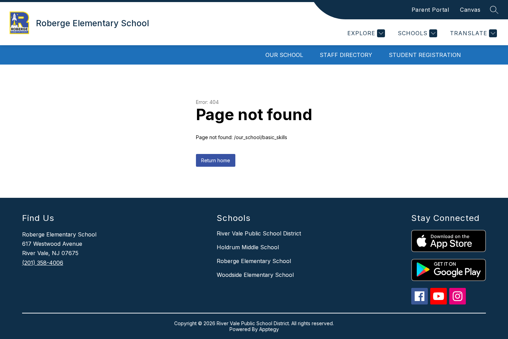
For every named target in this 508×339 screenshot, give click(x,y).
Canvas (470, 9)
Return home (215, 160)
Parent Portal (430, 9)
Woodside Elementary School (255, 274)
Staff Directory (346, 54)
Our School (284, 54)
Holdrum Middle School (248, 247)
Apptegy (269, 329)
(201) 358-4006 (42, 262)
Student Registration (425, 54)
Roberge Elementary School (254, 261)
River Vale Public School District (259, 233)
